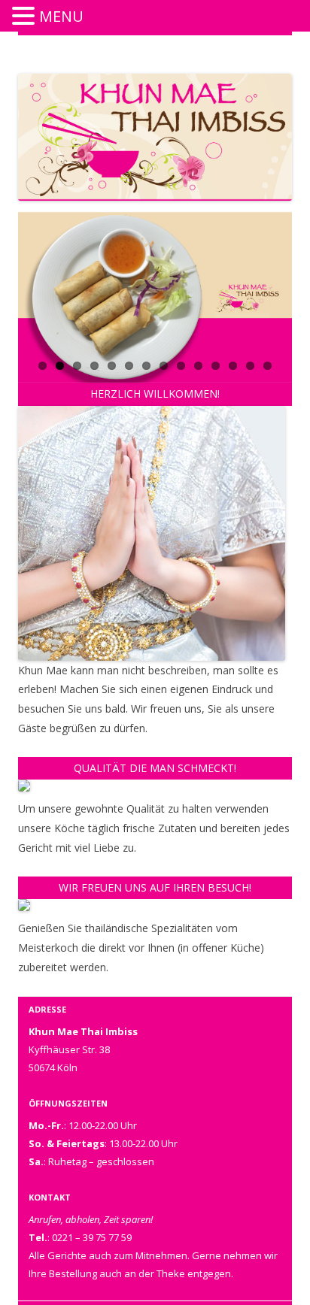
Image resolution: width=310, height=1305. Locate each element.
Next (280, 398)
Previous (29, 398)
